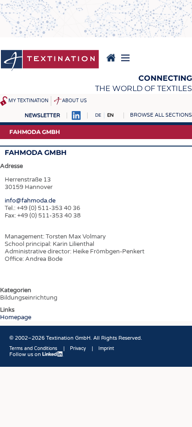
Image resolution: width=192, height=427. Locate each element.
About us (74, 101)
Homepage (15, 317)
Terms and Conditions (33, 348)
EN (110, 115)
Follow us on (25, 354)
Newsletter (42, 115)
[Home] (50, 61)
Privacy (78, 348)
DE (98, 115)
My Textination (28, 101)
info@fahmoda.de (30, 200)
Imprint (106, 348)
